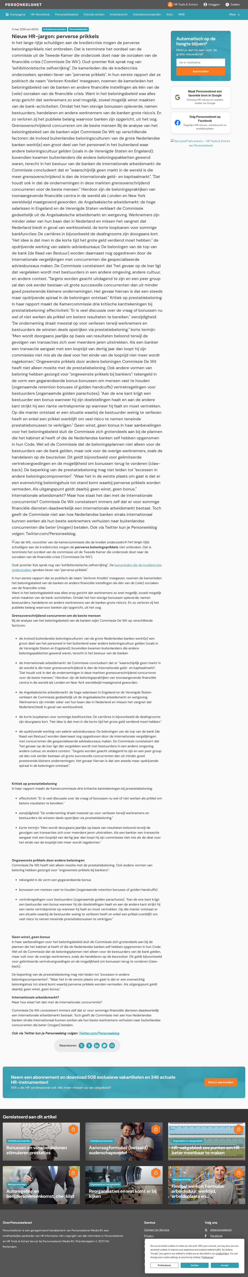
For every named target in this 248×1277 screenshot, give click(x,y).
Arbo (169, 14)
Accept (225, 1265)
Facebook (216, 1236)
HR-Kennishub (40, 14)
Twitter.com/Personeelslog (99, 1033)
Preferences (164, 1265)
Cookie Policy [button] (222, 1253)
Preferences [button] (207, 1257)
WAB (181, 14)
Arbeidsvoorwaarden (147, 14)
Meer (232, 14)
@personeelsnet (221, 1230)
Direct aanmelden (220, 1082)
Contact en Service (156, 1230)
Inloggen (214, 4)
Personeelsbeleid (66, 14)
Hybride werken (94, 14)
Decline (194, 1265)
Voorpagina (17, 14)
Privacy (149, 1236)
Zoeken (235, 4)
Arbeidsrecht (118, 14)
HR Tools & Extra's (186, 4)
